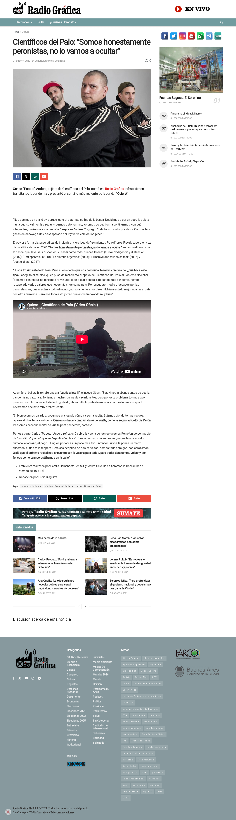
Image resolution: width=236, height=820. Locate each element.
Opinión (97, 684)
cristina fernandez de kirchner (140, 709)
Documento (74, 696)
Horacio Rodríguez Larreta (138, 753)
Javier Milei (129, 766)
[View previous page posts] (79, 606)
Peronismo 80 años (101, 690)
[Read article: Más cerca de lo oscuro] (24, 544)
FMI (125, 741)
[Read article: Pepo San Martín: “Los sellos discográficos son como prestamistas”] (96, 544)
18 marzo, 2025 (47, 543)
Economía (73, 701)
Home (16, 32)
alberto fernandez (154, 658)
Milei (144, 772)
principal (155, 785)
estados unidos (154, 728)
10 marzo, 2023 (119, 550)
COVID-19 (128, 702)
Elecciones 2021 (76, 711)
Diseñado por (43, 812)
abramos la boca (31, 486)
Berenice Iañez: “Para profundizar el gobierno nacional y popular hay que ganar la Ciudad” (130, 584)
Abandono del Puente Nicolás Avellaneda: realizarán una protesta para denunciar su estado (194, 129)
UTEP (126, 798)
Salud (96, 715)
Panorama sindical (133, 779)
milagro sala (130, 772)
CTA (125, 715)
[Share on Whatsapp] (35, 176)
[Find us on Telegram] (39, 678)
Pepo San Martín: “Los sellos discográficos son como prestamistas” (127, 541)
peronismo (139, 785)
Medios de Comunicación (101, 668)
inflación (128, 760)
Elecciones (73, 706)
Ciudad (71, 669)
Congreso (72, 674)
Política (97, 701)
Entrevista (48, 60)
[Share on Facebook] (17, 176)
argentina (155, 664)
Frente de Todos (140, 741)
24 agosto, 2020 (21, 60)
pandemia (158, 772)
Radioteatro (100, 711)
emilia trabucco (132, 728)
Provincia (98, 706)
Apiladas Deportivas (134, 664)
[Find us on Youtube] (26, 678)
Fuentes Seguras (132, 747)
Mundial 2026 (101, 674)
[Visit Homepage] (47, 9)
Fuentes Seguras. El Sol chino (180, 98)
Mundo (97, 679)
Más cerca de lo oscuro (52, 538)
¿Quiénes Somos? (62, 22)
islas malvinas (146, 760)
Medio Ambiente (102, 661)
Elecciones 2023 (76, 715)
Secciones (23, 22)
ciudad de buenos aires (147, 683)
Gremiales (73, 735)
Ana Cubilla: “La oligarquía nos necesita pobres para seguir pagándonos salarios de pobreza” (58, 584)
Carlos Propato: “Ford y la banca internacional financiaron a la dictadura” (57, 563)
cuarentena (138, 715)
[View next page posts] (85, 606)
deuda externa (131, 721)
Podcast (98, 696)
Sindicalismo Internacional (100, 727)
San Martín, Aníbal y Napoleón (187, 161)
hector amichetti (156, 747)
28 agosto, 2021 (119, 572)
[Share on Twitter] (26, 176)
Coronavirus (129, 690)
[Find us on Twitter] (19, 678)
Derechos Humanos (72, 690)
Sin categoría (101, 720)
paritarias (154, 779)
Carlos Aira (141, 677)
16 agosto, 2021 (47, 593)
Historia (71, 739)
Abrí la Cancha (131, 658)
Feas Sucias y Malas (153, 734)
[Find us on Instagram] (33, 678)
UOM (159, 791)
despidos (155, 715)
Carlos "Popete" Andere (59, 486)
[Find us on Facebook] (14, 678)
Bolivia (126, 677)
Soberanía (99, 733)
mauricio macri (150, 766)
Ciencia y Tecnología (73, 663)
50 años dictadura (77, 657)
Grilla (41, 22)
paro (125, 785)
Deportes (72, 684)
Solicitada (98, 742)
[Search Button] (221, 22)
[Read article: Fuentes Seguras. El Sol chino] (191, 70)
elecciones (150, 721)
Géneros (72, 730)
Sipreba (147, 791)
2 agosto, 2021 (119, 593)
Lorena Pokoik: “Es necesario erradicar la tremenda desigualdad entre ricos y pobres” (130, 563)
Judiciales (99, 657)
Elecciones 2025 (76, 720)
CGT (154, 677)
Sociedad (60, 60)
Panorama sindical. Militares (186, 113)
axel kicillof (129, 671)
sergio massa (130, 791)
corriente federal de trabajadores (142, 696)
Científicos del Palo (89, 486)
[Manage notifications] (8, 812)
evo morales (130, 734)
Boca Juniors (148, 671)
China (126, 683)
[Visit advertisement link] (82, 513)
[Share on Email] (44, 176)
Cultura (25, 32)
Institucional (74, 744)
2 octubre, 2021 (47, 572)
